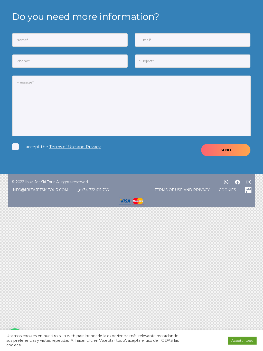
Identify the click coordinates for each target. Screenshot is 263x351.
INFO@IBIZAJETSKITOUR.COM (40, 190)
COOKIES (227, 190)
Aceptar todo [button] (242, 340)
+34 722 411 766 (94, 190)
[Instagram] (248, 182)
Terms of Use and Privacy (75, 146)
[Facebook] (237, 182)
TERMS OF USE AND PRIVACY (182, 190)
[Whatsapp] (226, 182)
